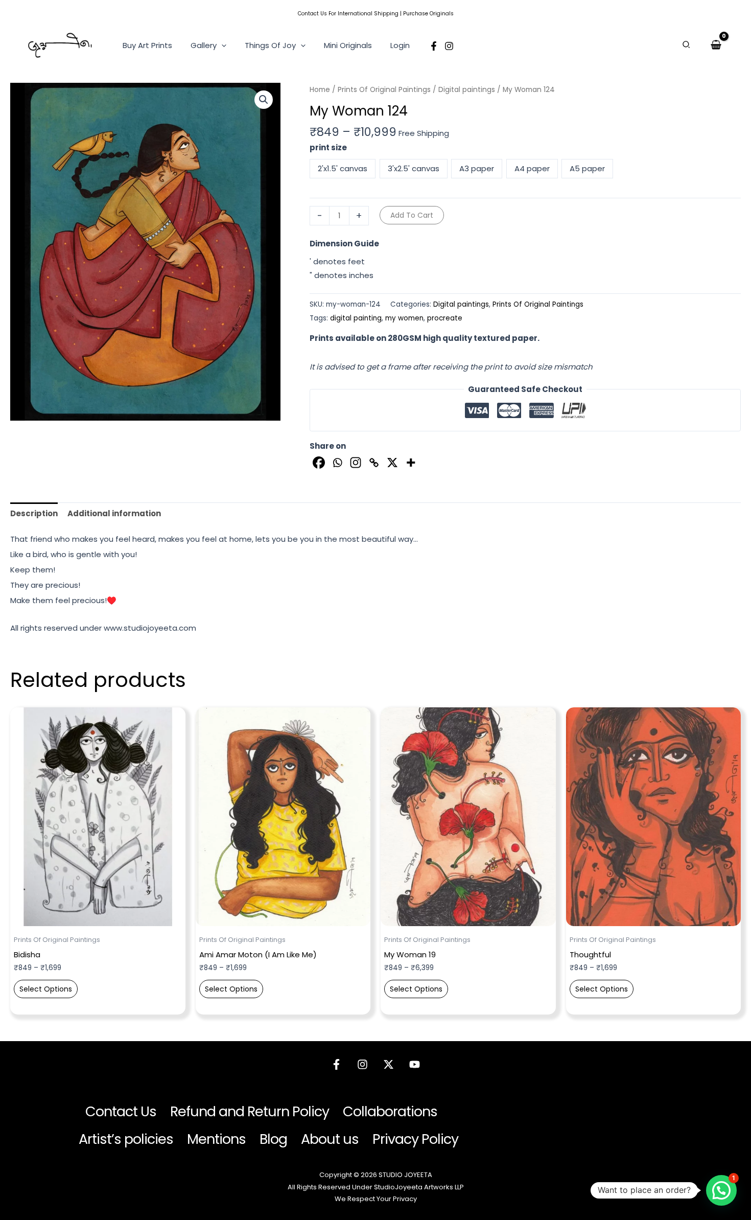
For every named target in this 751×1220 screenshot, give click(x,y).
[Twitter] (388, 1064)
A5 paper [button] (587, 168)
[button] (221, 45)
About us (330, 1139)
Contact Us (312, 13)
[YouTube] (414, 1064)
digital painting (356, 318)
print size (328, 147)
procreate (444, 318)
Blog (273, 1139)
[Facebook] (433, 46)
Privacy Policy (415, 1139)
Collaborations (390, 1111)
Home (320, 90)
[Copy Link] (374, 462)
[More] (411, 462)
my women (404, 318)
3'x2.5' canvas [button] (413, 168)
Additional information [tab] (114, 513)
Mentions (216, 1139)
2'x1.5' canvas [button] (342, 168)
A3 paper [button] (476, 168)
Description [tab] (34, 513)
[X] (392, 462)
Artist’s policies (126, 1139)
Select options (45, 989)
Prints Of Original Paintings (384, 90)
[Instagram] (449, 46)
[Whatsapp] (337, 462)
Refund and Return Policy (249, 1111)
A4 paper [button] (532, 168)
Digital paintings (466, 90)
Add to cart (411, 215)
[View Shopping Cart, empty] (716, 45)
